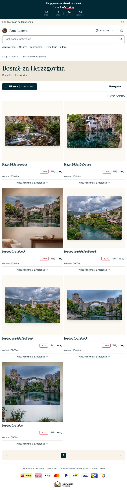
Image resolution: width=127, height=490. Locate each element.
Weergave (115, 86)
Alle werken (8, 47)
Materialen (36, 47)
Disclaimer (52, 468)
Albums (23, 47)
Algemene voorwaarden (33, 468)
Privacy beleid (98, 468)
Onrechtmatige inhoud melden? (75, 468)
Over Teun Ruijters (56, 47)
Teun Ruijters (18, 30)
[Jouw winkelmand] (122, 31)
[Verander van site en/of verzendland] (122, 22)
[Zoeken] (121, 39)
